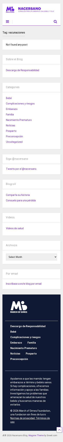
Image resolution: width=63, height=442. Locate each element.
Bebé (9, 98)
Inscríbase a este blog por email (23, 283)
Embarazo (12, 109)
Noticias (10, 125)
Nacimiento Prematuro (19, 120)
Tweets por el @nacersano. (21, 168)
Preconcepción (14, 136)
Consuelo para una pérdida (21, 200)
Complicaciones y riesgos (20, 103)
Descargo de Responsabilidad (22, 70)
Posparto (11, 131)
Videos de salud (15, 228)
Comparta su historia (18, 195)
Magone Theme (36, 435)
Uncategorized (14, 141)
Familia (10, 114)
